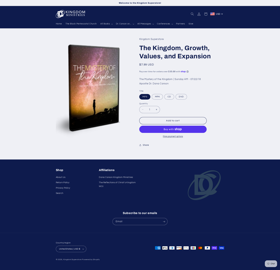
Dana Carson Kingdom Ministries (116, 177)
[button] (106, 24)
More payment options (173, 136)
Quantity (143, 103)
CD (169, 96)
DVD (181, 96)
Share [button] (146, 145)
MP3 (144, 96)
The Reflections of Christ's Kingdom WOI (117, 184)
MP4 (157, 96)
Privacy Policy (63, 188)
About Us (60, 177)
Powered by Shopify (91, 259)
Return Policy (62, 182)
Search (59, 193)
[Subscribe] (164, 221)
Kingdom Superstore (72, 259)
